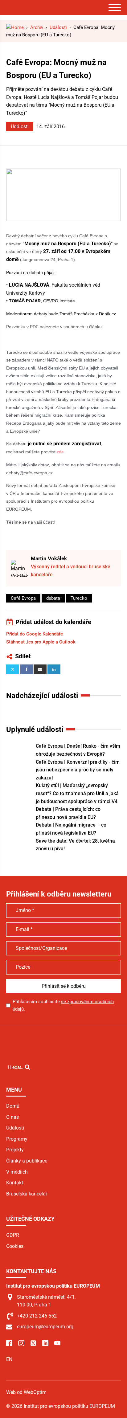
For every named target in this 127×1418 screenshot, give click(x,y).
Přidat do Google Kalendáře (34, 634)
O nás (12, 1117)
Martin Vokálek (49, 558)
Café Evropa (23, 598)
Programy (16, 1139)
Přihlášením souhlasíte (63, 1005)
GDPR (12, 1235)
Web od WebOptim (26, 1392)
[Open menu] (115, 7)
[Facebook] (26, 669)
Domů (12, 1106)
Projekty (15, 1150)
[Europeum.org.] (15, 27)
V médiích (17, 1172)
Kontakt (14, 1183)
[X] (12, 669)
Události (20, 126)
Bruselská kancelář (26, 1194)
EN (9, 1359)
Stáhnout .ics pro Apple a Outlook (41, 642)
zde (60, 451)
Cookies (14, 1246)
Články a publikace (26, 1161)
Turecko (79, 598)
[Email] (40, 669)
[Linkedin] (53, 669)
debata (53, 598)
